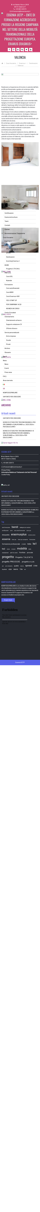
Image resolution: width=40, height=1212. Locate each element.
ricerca (22, 566)
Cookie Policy (5, 474)
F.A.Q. (5, 376)
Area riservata (8, 380)
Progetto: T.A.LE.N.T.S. (24, 557)
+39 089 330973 (20, 9)
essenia (6, 539)
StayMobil (4, 569)
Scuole (8, 340)
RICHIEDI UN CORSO (12, 308)
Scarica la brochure (11, 217)
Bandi (5, 356)
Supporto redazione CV (14, 324)
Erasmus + (22, 63)
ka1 (35, 543)
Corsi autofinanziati (12, 288)
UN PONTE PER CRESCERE (12, 397)
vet (25, 569)
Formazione (9, 284)
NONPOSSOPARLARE (10, 392)
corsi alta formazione (19, 530)
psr (3, 566)
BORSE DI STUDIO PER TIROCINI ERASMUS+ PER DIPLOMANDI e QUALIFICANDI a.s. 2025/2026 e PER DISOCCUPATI (19, 424)
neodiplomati (5, 552)
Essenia (7, 205)
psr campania (8, 566)
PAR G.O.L (8, 273)
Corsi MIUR (9, 292)
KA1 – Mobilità (11, 245)
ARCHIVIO (6, 405)
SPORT (8, 253)
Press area (8, 372)
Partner (7, 229)
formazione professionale (11, 544)
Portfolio (22, 552)
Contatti (7, 225)
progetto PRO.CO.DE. (11, 561)
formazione (32, 539)
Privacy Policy (6, 470)
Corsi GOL (9, 276)
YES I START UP (11, 300)
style (10, 569)
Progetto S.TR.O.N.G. (13, 269)
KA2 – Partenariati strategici (15, 249)
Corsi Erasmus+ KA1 (13, 296)
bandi (15, 526)
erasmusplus (19, 534)
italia (29, 544)
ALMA (7, 265)
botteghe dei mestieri (25, 527)
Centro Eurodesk (10, 312)
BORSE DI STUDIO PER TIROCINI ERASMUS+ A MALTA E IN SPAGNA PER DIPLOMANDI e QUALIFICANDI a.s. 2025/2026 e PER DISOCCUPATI (20, 512)
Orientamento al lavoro (14, 320)
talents (15, 569)
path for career (14, 552)
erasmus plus (31, 535)
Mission (7, 209)
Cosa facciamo (11, 63)
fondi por (14, 539)
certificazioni (5, 530)
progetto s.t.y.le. (28, 562)
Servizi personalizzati (12, 332)
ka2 (3, 549)
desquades (5, 535)
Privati (8, 344)
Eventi (7, 368)
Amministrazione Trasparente (15, 233)
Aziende (9, 280)
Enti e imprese (11, 336)
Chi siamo (6, 201)
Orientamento (9, 317)
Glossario (8, 352)
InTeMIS (24, 544)
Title (21, 569)
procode (30, 552)
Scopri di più (8, 600)
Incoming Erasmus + (13, 261)
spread (28, 565)
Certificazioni (9, 213)
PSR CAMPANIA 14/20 (13, 304)
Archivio (7, 348)
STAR (35, 566)
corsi (11, 530)
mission (13, 549)
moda (29, 549)
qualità (16, 566)
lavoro (8, 549)
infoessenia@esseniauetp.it (21, 11)
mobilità (22, 548)
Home (5, 197)
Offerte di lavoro (11, 328)
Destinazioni (33, 63)
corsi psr (29, 530)
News (5, 360)
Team (7, 221)
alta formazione (6, 527)
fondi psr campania (23, 539)
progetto (8, 557)
